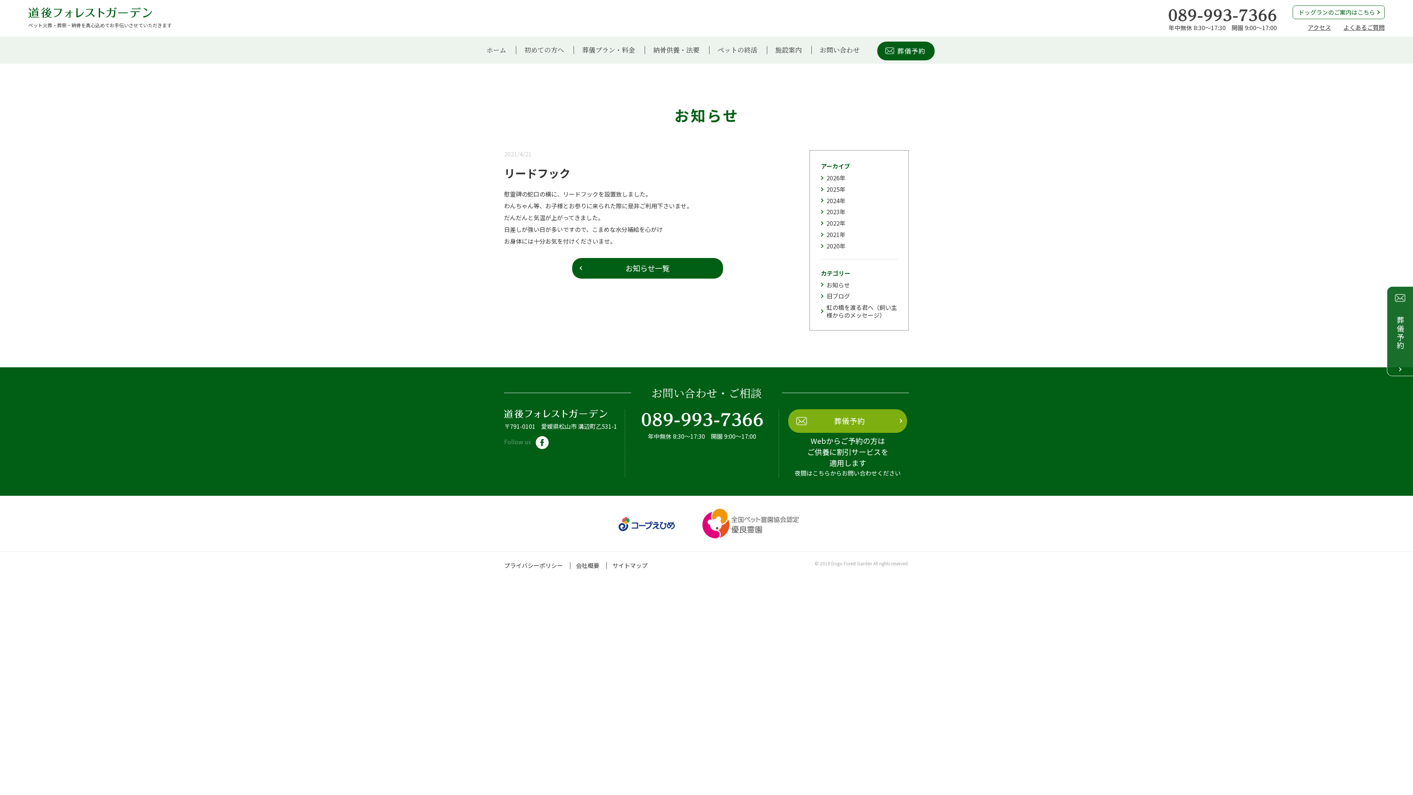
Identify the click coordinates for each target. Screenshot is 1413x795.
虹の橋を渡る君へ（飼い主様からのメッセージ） (861, 311)
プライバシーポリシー (533, 565)
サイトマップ (630, 565)
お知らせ (838, 284)
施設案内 (788, 50)
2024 (833, 200)
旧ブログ (838, 296)
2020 (833, 245)
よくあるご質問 (1364, 27)
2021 (833, 234)
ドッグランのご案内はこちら (1337, 12)
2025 (833, 189)
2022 (833, 223)
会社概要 (587, 565)
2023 (833, 211)
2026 (833, 177)
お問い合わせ (840, 50)
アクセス (1319, 27)
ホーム (496, 50)
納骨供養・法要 (676, 50)
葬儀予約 (911, 51)
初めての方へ (544, 50)
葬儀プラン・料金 (608, 50)
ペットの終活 (737, 50)
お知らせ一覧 (648, 268)
